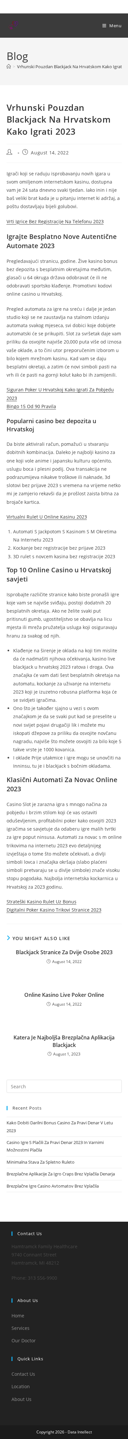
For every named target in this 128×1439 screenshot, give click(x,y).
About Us (21, 1399)
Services (20, 1328)
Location (20, 1386)
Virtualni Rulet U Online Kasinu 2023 (47, 517)
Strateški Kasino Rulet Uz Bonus (41, 901)
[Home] (9, 66)
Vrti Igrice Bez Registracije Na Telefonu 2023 (55, 221)
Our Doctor (23, 1340)
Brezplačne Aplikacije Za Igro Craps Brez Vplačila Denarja (61, 1174)
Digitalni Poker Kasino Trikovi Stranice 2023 (54, 910)
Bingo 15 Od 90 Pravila (31, 406)
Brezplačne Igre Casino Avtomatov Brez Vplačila (53, 1186)
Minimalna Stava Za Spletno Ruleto (41, 1162)
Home (17, 1315)
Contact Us (23, 1374)
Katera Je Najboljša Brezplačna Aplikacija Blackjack (64, 1041)
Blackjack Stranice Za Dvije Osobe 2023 (64, 952)
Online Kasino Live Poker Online (64, 994)
